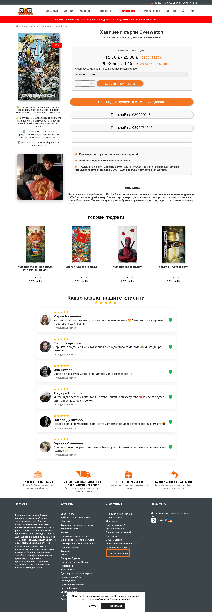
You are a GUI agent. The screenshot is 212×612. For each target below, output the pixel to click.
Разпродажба (68, 580)
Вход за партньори (118, 553)
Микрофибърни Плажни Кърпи (77, 539)
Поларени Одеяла (70, 558)
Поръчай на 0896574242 (131, 127)
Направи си (67, 565)
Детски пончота (70, 547)
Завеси (64, 554)
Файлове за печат (116, 517)
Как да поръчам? (115, 525)
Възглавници (68, 569)
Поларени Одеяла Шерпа (74, 562)
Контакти (111, 536)
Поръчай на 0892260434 (131, 115)
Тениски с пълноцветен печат (77, 525)
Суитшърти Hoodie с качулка (76, 573)
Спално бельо (68, 513)
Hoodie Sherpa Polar (71, 577)
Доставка (111, 521)
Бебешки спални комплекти (76, 517)
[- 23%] (38, 102)
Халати (64, 532)
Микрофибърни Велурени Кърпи (78, 543)
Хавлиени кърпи (69, 528)
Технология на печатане (119, 513)
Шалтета (65, 521)
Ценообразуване (115, 528)
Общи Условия (114, 539)
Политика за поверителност (121, 543)
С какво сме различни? (118, 532)
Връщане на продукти (118, 547)
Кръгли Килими (69, 588)
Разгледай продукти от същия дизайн (131, 102)
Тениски (65, 551)
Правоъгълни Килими (72, 584)
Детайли (94, 606)
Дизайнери (66, 595)
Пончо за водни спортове (75, 536)
